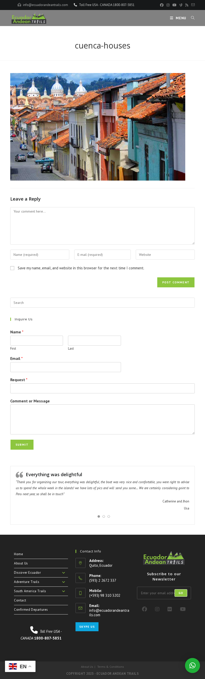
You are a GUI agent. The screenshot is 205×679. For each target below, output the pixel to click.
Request (19, 379)
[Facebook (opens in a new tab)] (161, 5)
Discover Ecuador (27, 572)
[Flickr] (169, 609)
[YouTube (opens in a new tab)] (174, 5)
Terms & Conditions (110, 666)
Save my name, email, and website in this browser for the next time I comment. (81, 268)
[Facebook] (145, 609)
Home (18, 554)
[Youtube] (183, 609)
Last (71, 349)
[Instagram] (157, 609)
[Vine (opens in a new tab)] (181, 5)
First (13, 349)
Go (180, 593)
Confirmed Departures (31, 609)
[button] (192, 665)
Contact (20, 600)
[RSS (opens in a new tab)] (187, 5)
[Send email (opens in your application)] (192, 5)
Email (16, 358)
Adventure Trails (27, 582)
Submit (22, 444)
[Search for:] (191, 18)
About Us (21, 563)
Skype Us (87, 626)
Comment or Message (30, 400)
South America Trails (30, 591)
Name (17, 331)
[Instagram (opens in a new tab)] (168, 5)
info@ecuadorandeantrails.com (45, 5)
